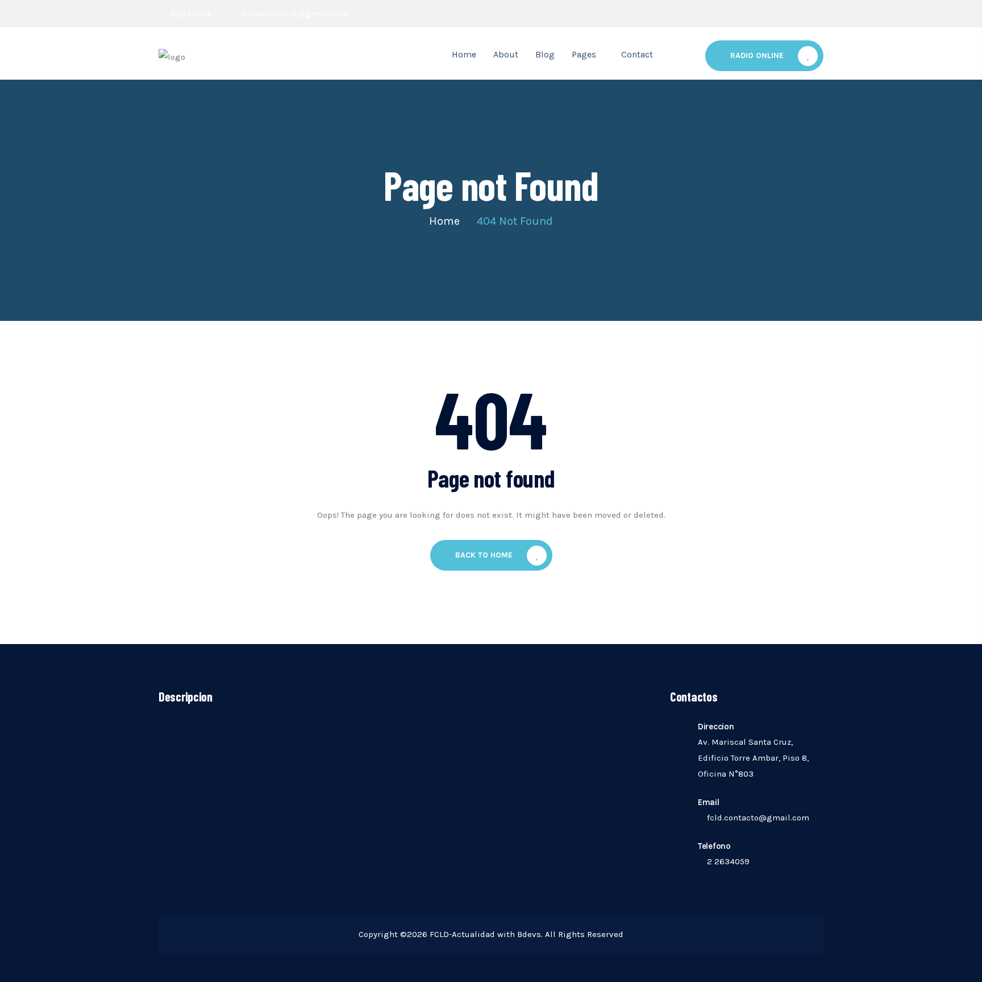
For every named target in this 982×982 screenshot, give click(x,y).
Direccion (716, 726)
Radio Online (757, 55)
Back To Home (484, 555)
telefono (714, 846)
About (505, 54)
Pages (584, 54)
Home (464, 54)
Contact (637, 54)
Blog (545, 54)
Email (708, 802)
